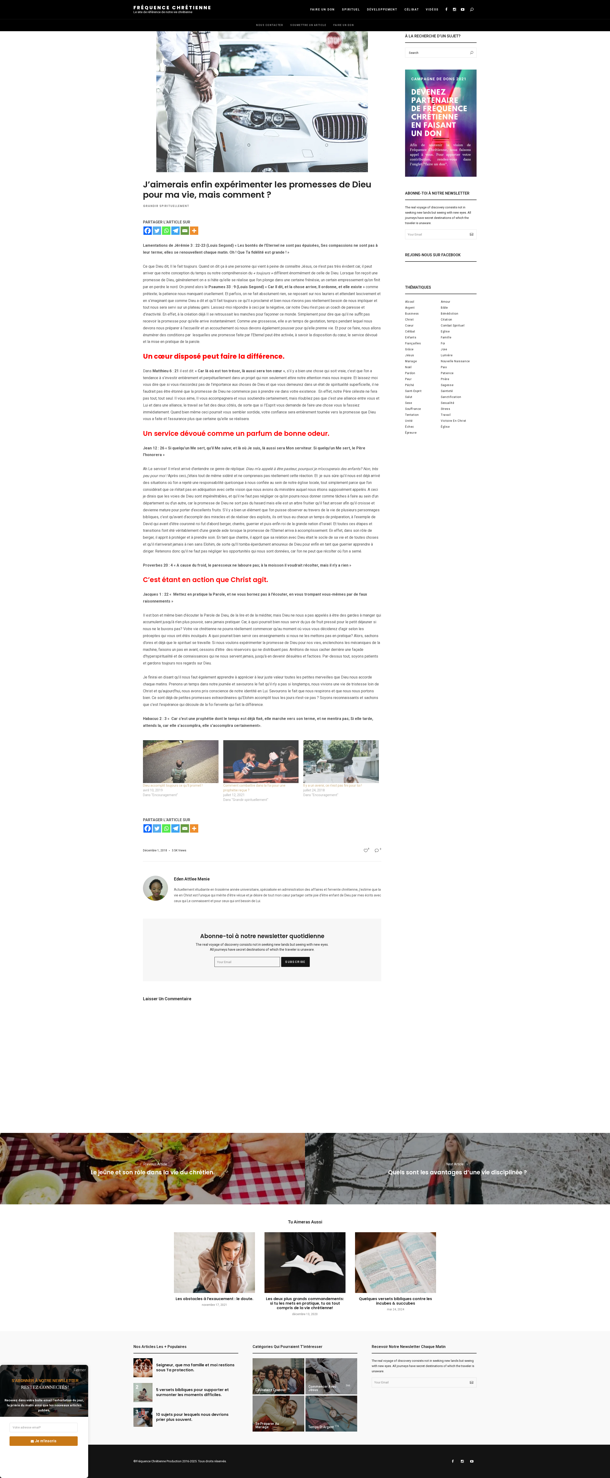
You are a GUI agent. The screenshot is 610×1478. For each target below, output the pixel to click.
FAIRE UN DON (322, 9)
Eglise (445, 331)
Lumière (446, 355)
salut (408, 397)
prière (445, 379)
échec (409, 426)
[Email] (185, 230)
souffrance (413, 409)
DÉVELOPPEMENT (382, 9)
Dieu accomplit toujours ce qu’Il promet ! (173, 785)
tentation (412, 415)
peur (408, 379)
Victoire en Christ (453, 420)
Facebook (446, 9)
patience (447, 373)
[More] (194, 230)
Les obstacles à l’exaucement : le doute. (214, 1299)
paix (444, 367)
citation (446, 319)
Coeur (409, 325)
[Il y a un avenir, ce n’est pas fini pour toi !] (341, 761)
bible (444, 307)
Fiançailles (413, 343)
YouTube (462, 9)
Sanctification (451, 397)
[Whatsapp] (166, 230)
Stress (445, 409)
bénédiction (449, 313)
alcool (409, 301)
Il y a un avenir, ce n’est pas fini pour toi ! (332, 785)
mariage (411, 361)
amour (445, 301)
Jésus (409, 355)
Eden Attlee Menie (192, 878)
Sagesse (447, 385)
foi (443, 343)
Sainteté (447, 391)
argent (410, 307)
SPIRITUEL (351, 9)
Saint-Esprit (413, 391)
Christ (409, 319)
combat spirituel (453, 325)
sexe (408, 403)
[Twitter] (157, 230)
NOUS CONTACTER (269, 25)
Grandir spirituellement (166, 206)
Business (412, 313)
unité (409, 420)
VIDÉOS (432, 9)
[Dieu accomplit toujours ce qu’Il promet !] (181, 761)
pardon (410, 373)
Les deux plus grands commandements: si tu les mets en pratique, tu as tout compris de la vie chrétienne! (305, 1303)
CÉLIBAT (411, 9)
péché (409, 385)
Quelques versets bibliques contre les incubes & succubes (395, 1301)
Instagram (454, 9)
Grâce (409, 349)
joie (444, 349)
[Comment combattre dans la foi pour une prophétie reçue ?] (261, 761)
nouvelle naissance (455, 361)
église (445, 426)
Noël (408, 367)
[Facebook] (147, 230)
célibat (410, 331)
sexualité (447, 403)
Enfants (410, 337)
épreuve (411, 432)
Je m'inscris (45, 1441)
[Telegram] (175, 230)
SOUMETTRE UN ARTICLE (308, 25)
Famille (446, 337)
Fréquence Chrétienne (172, 7)
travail (446, 415)
